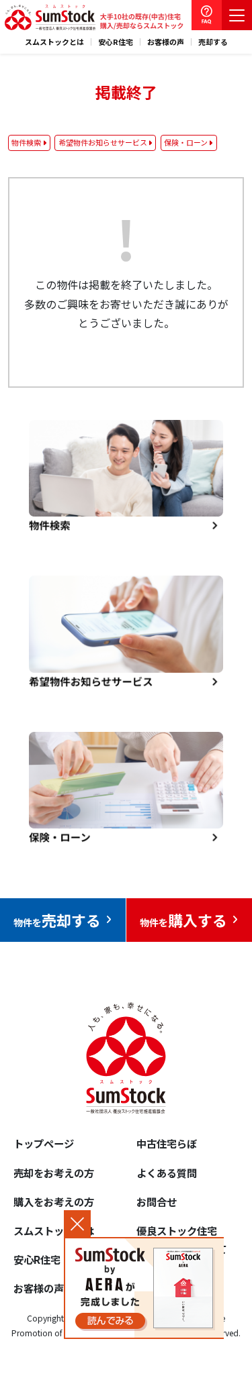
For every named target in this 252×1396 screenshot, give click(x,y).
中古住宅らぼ (166, 1143)
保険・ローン (186, 142)
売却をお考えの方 (53, 1172)
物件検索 (26, 142)
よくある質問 (166, 1172)
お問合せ (156, 1201)
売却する (213, 42)
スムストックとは (54, 42)
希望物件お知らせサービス (102, 142)
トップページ (43, 1143)
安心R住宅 (115, 42)
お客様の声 (165, 42)
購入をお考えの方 (53, 1201)
